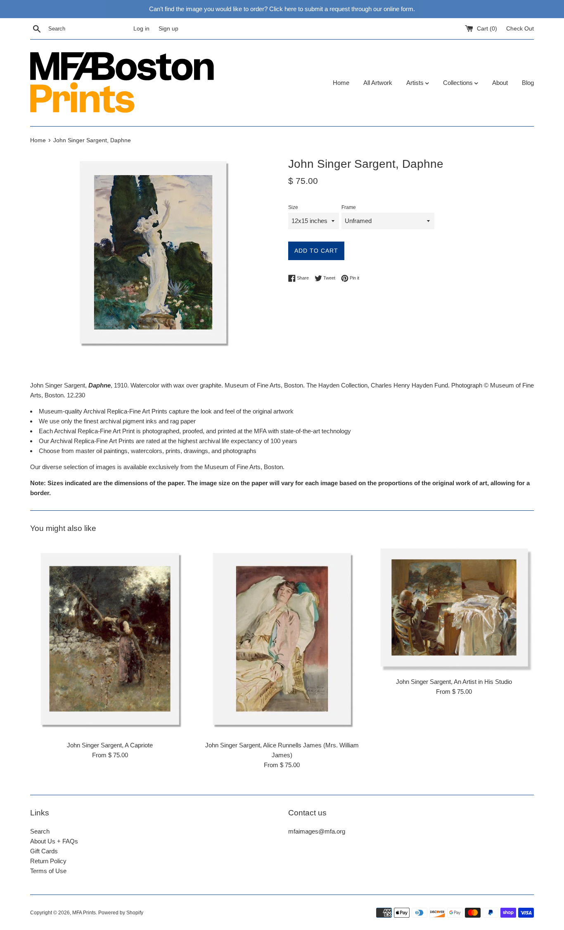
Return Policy (48, 860)
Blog (528, 82)
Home (341, 82)
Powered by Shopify (120, 913)
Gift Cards (44, 851)
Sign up (168, 29)
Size (293, 207)
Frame (348, 207)
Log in (141, 29)
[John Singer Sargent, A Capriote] (110, 639)
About (500, 82)
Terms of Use (48, 870)
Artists (415, 82)
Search (40, 831)
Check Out (520, 29)
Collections (458, 82)
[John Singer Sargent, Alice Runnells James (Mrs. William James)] (282, 639)
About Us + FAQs (54, 841)
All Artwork (377, 82)
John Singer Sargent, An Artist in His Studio (454, 681)
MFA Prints (84, 913)
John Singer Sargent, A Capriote (110, 745)
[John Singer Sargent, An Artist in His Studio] (454, 607)
